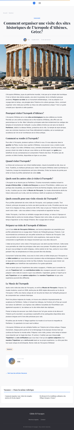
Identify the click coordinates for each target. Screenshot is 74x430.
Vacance (11, 13)
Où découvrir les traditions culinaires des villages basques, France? (53, 397)
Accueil (5, 13)
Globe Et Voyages (37, 413)
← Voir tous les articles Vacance (16, 373)
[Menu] (40, 3)
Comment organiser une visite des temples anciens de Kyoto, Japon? (18, 397)
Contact (43, 419)
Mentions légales (34, 419)
